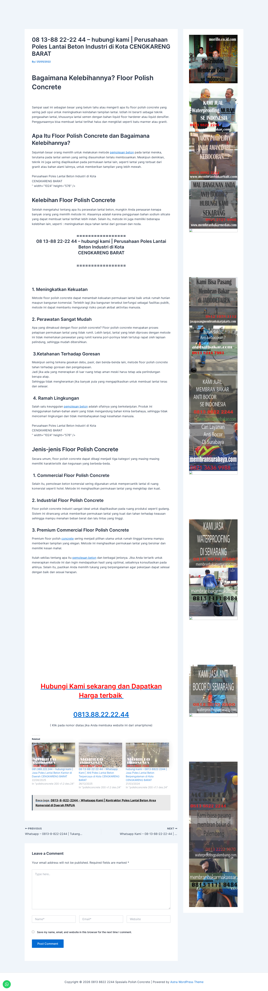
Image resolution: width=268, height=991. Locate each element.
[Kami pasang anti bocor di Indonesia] (213, 786)
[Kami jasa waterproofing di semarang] (213, 543)
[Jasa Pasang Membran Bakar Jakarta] (213, 301)
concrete (67, 538)
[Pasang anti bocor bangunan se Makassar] (213, 592)
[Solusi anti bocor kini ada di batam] (213, 640)
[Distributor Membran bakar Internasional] (213, 59)
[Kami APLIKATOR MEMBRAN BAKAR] (213, 398)
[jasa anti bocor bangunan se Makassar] (213, 883)
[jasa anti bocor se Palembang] (213, 834)
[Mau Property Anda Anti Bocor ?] (213, 737)
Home (164, 8)
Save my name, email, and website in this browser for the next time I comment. (84, 932)
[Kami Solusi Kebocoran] (213, 350)
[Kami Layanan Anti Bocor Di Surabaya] (213, 446)
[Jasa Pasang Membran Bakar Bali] (213, 156)
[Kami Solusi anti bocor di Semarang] (213, 689)
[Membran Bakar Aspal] (213, 107)
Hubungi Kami (213, 8)
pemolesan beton (122, 152)
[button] (185, 9)
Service (183, 8)
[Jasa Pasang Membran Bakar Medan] (213, 204)
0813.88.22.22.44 (101, 714)
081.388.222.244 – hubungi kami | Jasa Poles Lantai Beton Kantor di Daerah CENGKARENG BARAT (52, 772)
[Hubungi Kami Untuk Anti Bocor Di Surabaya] (213, 253)
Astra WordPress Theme (186, 982)
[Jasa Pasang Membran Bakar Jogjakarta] (213, 495)
